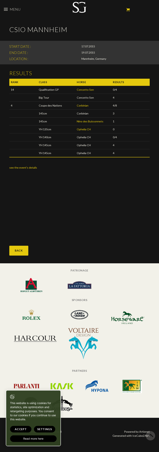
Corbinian (82, 105)
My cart (128, 10)
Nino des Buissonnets (90, 121)
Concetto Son (85, 89)
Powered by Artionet (137, 431)
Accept (21, 429)
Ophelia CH (84, 129)
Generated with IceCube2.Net (131, 435)
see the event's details (23, 167)
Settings (44, 429)
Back (19, 250)
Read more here (33, 438)
